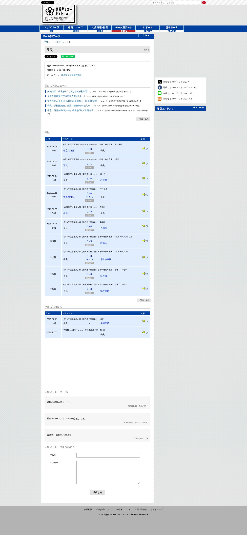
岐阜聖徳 (104, 290)
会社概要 (88, 509)
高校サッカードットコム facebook (180, 87)
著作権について (123, 509)
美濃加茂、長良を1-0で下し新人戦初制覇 (67, 91)
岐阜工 (103, 243)
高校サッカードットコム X (176, 82)
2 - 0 (89, 289)
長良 (68, 42)
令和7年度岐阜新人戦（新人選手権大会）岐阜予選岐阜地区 (87, 237)
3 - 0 (89, 149)
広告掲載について (104, 509)
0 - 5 (89, 241)
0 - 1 (89, 163)
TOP (46, 42)
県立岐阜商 (105, 259)
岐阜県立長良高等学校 (71, 75)
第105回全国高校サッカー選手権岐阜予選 (80, 330)
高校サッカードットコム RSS (177, 98)
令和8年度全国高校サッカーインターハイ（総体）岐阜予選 (87, 144)
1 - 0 (89, 178)
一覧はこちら (143, 119)
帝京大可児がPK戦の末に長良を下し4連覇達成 (70, 110)
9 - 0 (89, 274)
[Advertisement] (97, 364)
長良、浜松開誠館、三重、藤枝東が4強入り (68, 105)
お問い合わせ (141, 509)
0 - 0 (89, 195)
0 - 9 (89, 211)
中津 (65, 213)
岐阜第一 (104, 180)
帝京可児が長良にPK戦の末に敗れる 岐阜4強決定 (72, 101)
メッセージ (55, 462)
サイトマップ (157, 509)
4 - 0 (89, 226)
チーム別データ (57, 42)
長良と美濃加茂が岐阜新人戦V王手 (64, 96)
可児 (65, 165)
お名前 (53, 454)
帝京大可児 (68, 150)
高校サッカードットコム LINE (178, 93)
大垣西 (103, 228)
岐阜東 (103, 276)
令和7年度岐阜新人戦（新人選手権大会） (80, 174)
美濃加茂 (104, 323)
